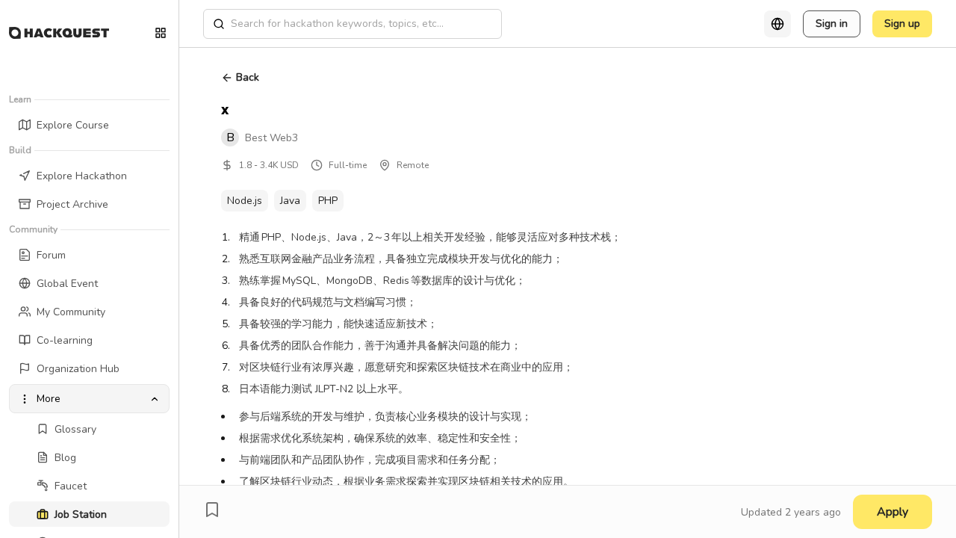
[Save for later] (212, 510)
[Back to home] (59, 33)
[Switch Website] (161, 33)
